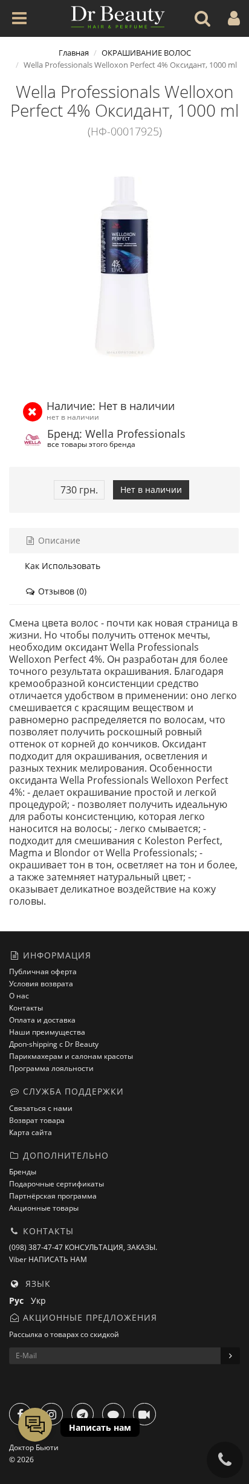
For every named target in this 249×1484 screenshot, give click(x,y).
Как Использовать (62, 565)
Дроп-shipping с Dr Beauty (54, 1044)
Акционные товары (44, 1208)
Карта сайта (30, 1132)
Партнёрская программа (53, 1196)
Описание (58, 540)
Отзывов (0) (61, 591)
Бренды (22, 1172)
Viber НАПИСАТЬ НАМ (48, 1259)
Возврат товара (37, 1120)
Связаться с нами (41, 1108)
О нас (19, 996)
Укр (41, 1300)
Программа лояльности (51, 1068)
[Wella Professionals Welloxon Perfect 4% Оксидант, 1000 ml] (124, 266)
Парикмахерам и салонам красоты (71, 1056)
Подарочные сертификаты (56, 1184)
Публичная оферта (43, 971)
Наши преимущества (47, 1032)
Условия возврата (41, 983)
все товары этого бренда (91, 444)
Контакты (26, 1008)
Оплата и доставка (42, 1020)
